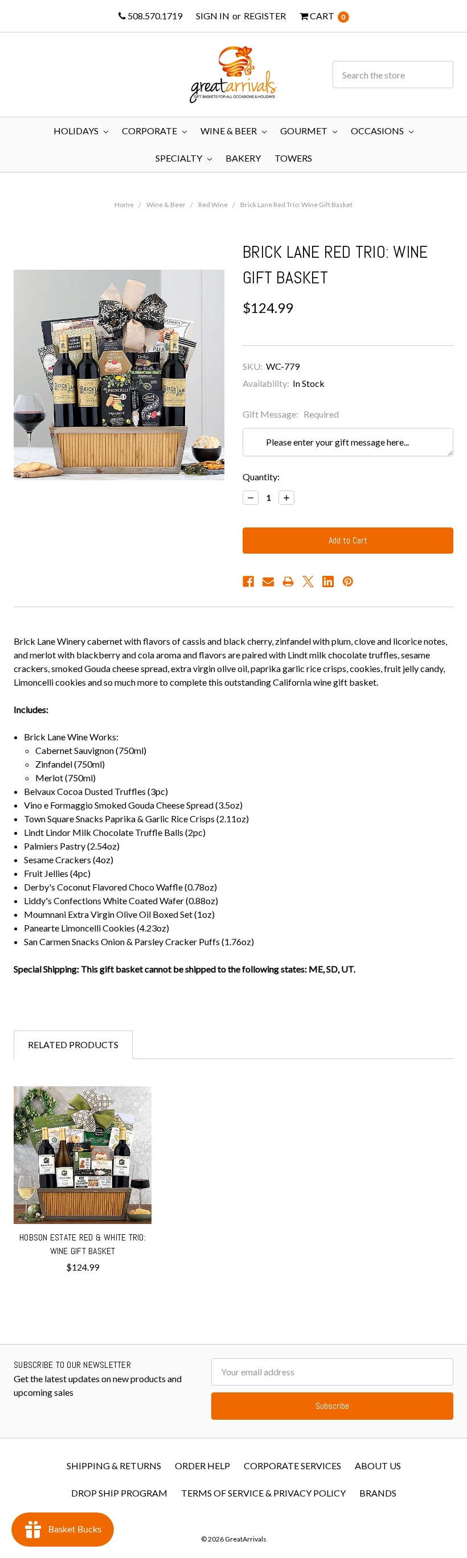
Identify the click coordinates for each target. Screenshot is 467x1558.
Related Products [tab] (73, 1044)
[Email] (268, 581)
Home (124, 204)
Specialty (179, 157)
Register (265, 15)
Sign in (213, 15)
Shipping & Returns (114, 1465)
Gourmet (304, 130)
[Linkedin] (328, 581)
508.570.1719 (154, 15)
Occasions (378, 130)
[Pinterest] (348, 581)
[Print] (288, 581)
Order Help (202, 1465)
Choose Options (83, 1203)
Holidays (77, 130)
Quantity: (261, 476)
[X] (308, 581)
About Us (378, 1465)
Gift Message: (291, 414)
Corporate (150, 130)
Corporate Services (292, 1465)
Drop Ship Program (119, 1492)
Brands (377, 1492)
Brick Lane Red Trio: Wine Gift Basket (296, 204)
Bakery (243, 157)
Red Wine (213, 204)
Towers (293, 157)
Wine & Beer (229, 130)
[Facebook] (248, 581)
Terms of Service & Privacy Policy (263, 1492)
